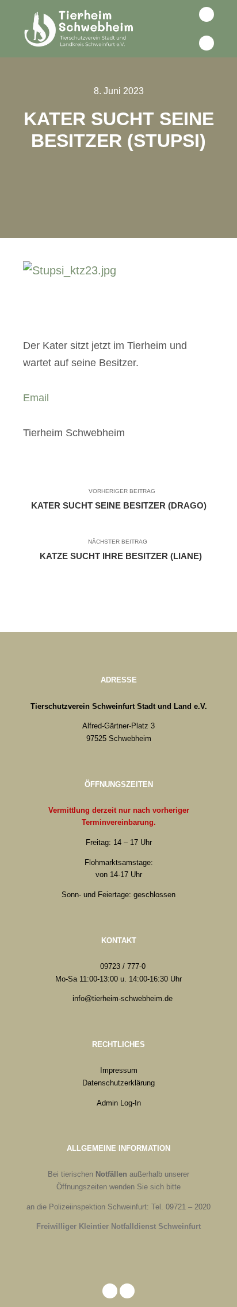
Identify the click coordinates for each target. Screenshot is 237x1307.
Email (36, 398)
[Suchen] (181, 14)
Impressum (118, 1070)
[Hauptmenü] (181, 43)
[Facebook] (206, 14)
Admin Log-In (119, 1103)
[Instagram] (206, 43)
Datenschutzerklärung (118, 1083)
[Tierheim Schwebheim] (80, 28)
